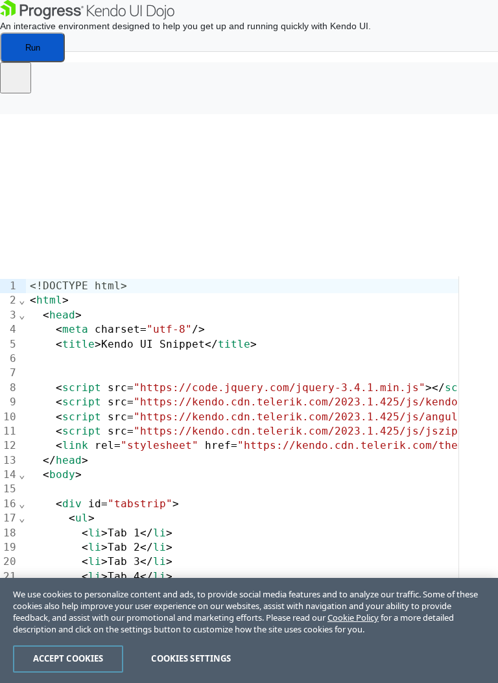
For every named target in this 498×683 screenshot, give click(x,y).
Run (32, 48)
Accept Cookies (68, 658)
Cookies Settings (191, 658)
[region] (249, 630)
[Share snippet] (15, 77)
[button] (19, 107)
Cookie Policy (353, 617)
